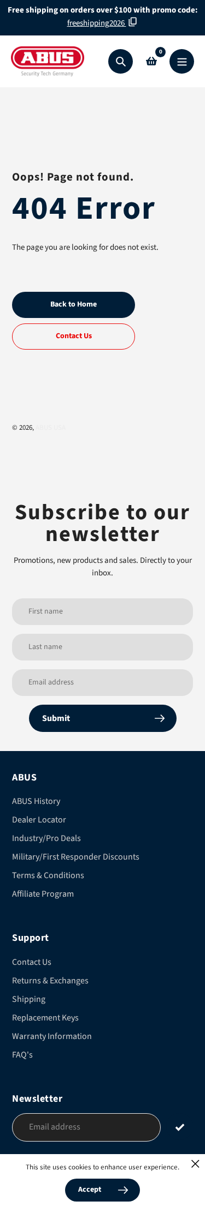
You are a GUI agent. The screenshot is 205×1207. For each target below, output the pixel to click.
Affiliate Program (43, 894)
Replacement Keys (45, 1018)
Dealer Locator (39, 820)
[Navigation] (181, 61)
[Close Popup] (195, 1163)
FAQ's (22, 1055)
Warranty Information (52, 1036)
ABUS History (36, 801)
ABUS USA (51, 428)
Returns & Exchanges (50, 981)
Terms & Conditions (48, 875)
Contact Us (31, 962)
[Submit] (179, 1126)
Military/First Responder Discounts (75, 857)
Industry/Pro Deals (46, 838)
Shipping (28, 999)
